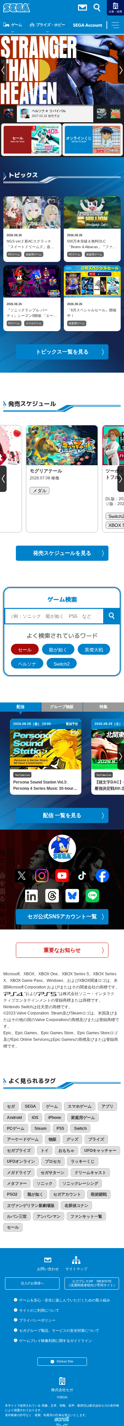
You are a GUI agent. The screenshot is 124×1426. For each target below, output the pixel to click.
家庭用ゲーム (34, 254)
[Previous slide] (3, 479)
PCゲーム (14, 254)
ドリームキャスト (90, 1172)
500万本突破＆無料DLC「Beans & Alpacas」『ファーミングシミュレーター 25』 (91, 243)
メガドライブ (19, 1172)
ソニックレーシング (80, 1183)
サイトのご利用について (39, 1310)
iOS (35, 1117)
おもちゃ (66, 1150)
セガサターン (52, 1172)
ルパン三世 (17, 1216)
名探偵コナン (76, 1205)
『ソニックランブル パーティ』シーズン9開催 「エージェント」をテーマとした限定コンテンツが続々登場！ (30, 312)
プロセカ (53, 1161)
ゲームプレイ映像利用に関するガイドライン (55, 1341)
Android (14, 1117)
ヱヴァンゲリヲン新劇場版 (31, 1205)
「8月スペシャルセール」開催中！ (91, 312)
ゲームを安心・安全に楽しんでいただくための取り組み (64, 1300)
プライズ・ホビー (50, 25)
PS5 (60, 1128)
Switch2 (62, 664)
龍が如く (58, 649)
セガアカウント (67, 1194)
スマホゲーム (34, 323)
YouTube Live (22, 775)
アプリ (107, 1106)
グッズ (72, 1139)
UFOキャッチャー (100, 1150)
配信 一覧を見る (62, 815)
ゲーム (16, 25)
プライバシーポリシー (37, 1320)
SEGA (30, 1106)
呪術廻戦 (99, 1194)
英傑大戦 (94, 649)
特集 (103, 706)
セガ (11, 1106)
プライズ (96, 1139)
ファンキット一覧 (86, 1216)
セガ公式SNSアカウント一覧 (62, 916)
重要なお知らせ (62, 950)
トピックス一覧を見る (62, 352)
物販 (53, 1139)
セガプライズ (19, 1150)
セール (25, 649)
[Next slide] (120, 479)
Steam (40, 1128)
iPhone (54, 1117)
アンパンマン (49, 1216)
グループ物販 (62, 706)
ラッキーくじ (83, 1161)
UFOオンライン (21, 1161)
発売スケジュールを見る (62, 553)
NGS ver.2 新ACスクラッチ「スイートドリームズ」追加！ (29, 243)
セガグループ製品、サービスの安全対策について (59, 1330)
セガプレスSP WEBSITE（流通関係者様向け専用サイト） (92, 1283)
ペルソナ (27, 664)
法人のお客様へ (32, 1283)
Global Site (65, 1361)
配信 (20, 706)
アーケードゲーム (23, 1139)
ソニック (45, 1183)
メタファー (17, 1183)
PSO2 (12, 1194)
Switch (80, 1128)
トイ (45, 1150)
